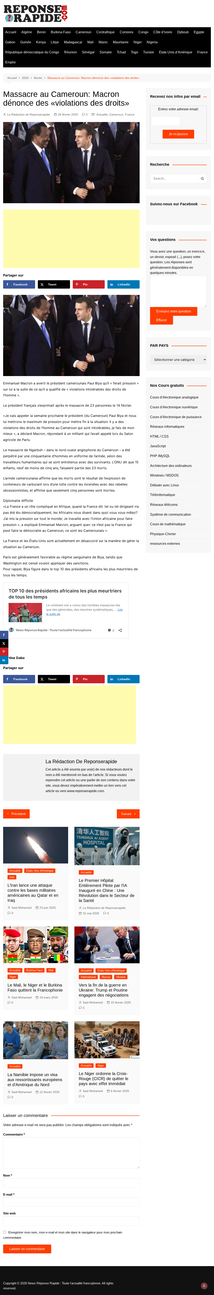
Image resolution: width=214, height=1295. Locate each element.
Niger (138, 42)
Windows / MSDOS (164, 475)
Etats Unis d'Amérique (39, 870)
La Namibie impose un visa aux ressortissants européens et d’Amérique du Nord (35, 1079)
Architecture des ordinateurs (171, 466)
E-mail (8, 1194)
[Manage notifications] (204, 1285)
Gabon (10, 42)
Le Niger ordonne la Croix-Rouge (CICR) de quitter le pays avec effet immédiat (103, 1078)
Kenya (41, 42)
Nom (7, 1175)
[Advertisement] (71, 238)
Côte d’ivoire (162, 32)
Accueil (10, 32)
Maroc (103, 42)
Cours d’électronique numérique (174, 407)
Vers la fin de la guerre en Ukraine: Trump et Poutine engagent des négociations (104, 990)
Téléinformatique (162, 495)
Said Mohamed (21, 907)
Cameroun (83, 32)
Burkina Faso (61, 32)
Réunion (70, 52)
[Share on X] (4, 643)
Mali (90, 42)
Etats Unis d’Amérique (175, 52)
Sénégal (88, 52)
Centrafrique (105, 32)
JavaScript (158, 446)
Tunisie (148, 52)
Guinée (25, 42)
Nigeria (152, 42)
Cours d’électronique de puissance (176, 417)
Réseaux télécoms (164, 504)
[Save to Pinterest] (4, 652)
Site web (9, 1213)
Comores (126, 32)
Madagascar (73, 42)
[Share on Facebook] (4, 635)
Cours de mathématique (168, 524)
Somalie (105, 52)
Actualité (102, 114)
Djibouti (183, 32)
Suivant (126, 814)
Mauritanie (121, 42)
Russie (106, 977)
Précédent (18, 814)
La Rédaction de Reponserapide (28, 114)
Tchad (121, 52)
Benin (41, 32)
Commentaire (14, 1134)
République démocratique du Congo (32, 52)
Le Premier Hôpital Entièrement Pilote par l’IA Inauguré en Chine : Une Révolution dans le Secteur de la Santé (106, 890)
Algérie (26, 32)
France (202, 52)
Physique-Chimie (163, 534)
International (88, 977)
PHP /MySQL (160, 456)
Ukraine (120, 977)
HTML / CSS (159, 436)
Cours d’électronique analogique (174, 397)
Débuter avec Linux (164, 485)
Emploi (10, 62)
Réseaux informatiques (167, 426)
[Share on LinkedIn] (4, 660)
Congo (143, 32)
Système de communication (170, 514)
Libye (55, 42)
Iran (12, 877)
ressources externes (165, 543)
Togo (134, 52)
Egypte (199, 32)
